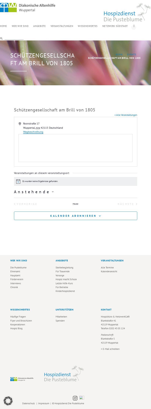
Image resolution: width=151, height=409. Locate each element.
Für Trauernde (63, 271)
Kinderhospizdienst (65, 291)
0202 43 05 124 (117, 328)
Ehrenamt (15, 271)
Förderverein (16, 279)
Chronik (14, 287)
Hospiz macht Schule (66, 279)
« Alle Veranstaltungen (126, 115)
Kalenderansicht (109, 271)
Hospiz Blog (16, 328)
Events (131, 54)
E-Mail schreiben (111, 349)
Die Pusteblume (18, 267)
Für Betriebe (62, 287)
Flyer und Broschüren (21, 320)
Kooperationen (17, 324)
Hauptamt (15, 275)
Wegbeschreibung (33, 131)
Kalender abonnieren (73, 215)
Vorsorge (60, 275)
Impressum (43, 403)
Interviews (15, 283)
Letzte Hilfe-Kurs (64, 283)
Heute (75, 203)
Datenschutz (29, 403)
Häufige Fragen (18, 316)
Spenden (60, 320)
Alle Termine (107, 267)
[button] (8, 401)
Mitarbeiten (61, 316)
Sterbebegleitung (64, 267)
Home (119, 54)
